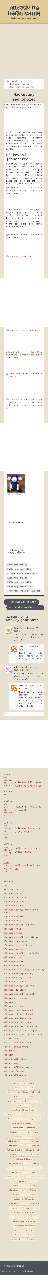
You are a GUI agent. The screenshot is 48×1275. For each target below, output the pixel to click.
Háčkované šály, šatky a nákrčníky (24, 970)
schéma (36, 1208)
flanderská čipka (16, 1119)
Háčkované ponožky (14, 961)
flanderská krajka (35, 1114)
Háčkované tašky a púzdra (18, 978)
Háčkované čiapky (13, 906)
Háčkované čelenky (14, 902)
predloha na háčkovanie (19, 1208)
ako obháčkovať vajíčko (24, 1083)
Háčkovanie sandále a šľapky (20, 1031)
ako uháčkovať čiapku (18, 1092)
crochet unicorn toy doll (22, 574)
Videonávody (10, 1063)
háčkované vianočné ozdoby (24, 1172)
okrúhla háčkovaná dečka (24, 1195)
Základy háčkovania (15, 1075)
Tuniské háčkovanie (15, 1059)
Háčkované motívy (13, 949)
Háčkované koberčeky (15, 941)
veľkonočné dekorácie (24, 1226)
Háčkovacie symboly (15, 898)
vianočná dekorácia (24, 1230)
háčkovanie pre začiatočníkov (24, 1132)
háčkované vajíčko (33, 1168)
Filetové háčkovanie (15, 890)
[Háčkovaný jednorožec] (24, 114)
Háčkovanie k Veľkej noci (18, 1014)
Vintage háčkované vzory (18, 1067)
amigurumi (35, 1092)
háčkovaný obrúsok (35, 1177)
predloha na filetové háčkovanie (24, 1204)
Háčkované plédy (13, 957)
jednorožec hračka (17, 591)
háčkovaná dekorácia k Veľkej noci (24, 1141)
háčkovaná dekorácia (24, 1137)
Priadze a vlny (12, 1051)
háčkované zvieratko (19, 582)
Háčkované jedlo (13, 933)
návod (13, 1181)
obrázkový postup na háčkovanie (24, 1190)
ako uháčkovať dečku (24, 1088)
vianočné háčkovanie (24, 1235)
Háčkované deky (12, 921)
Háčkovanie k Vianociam (17, 1018)
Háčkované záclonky (15, 990)
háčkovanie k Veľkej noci (24, 1123)
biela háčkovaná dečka (24, 1097)
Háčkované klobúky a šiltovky (21, 937)
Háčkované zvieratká (19, 569)
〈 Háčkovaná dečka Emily (21, 602)
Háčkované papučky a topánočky (21, 953)
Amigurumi (9, 881)
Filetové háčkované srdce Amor (28, 830)
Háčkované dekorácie (15, 917)
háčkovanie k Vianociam (24, 1128)
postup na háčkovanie (24, 1199)
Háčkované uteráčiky (15, 982)
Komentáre (24, 1248)
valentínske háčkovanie (24, 1221)
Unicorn (36, 591)
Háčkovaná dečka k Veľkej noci (27, 850)
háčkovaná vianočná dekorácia (24, 1155)
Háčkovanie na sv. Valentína (20, 1026)
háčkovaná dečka (14, 1150)
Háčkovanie (10, 1002)
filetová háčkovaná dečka (24, 1110)
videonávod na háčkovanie (24, 1239)
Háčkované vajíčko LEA (27, 867)
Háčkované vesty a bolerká (19, 986)
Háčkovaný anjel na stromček (28, 808)
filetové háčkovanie (14, 1114)
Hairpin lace (11, 1039)
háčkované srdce (14, 1168)
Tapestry (9, 1055)
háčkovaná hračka (17, 578)
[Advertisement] (24, 49)
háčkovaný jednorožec (19, 587)
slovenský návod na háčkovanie (24, 1217)
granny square (33, 1119)
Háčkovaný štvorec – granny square (24, 1035)
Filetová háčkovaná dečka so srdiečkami (29, 784)
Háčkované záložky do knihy (20, 994)
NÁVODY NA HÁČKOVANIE (24, 10)
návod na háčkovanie (28, 1181)
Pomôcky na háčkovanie (17, 1047)
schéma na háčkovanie (24, 1212)
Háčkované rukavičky (15, 966)
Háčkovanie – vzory (15, 1006)
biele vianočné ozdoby (17, 1101)
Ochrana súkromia (14, 1266)
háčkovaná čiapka (24, 1159)
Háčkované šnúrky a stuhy (18, 974)
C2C (5, 885)
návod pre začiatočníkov (24, 1186)
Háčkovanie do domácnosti (18, 1010)
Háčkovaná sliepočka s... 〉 (25, 607)
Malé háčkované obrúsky (17, 1043)
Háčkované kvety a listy (18, 945)
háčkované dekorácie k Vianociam (24, 1163)
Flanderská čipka (13, 894)
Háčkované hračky (17, 565)
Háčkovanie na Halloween (18, 1023)
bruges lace (36, 1101)
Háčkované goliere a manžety (20, 925)
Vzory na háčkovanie (15, 1071)
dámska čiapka (24, 1106)
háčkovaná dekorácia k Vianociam (24, 1146)
